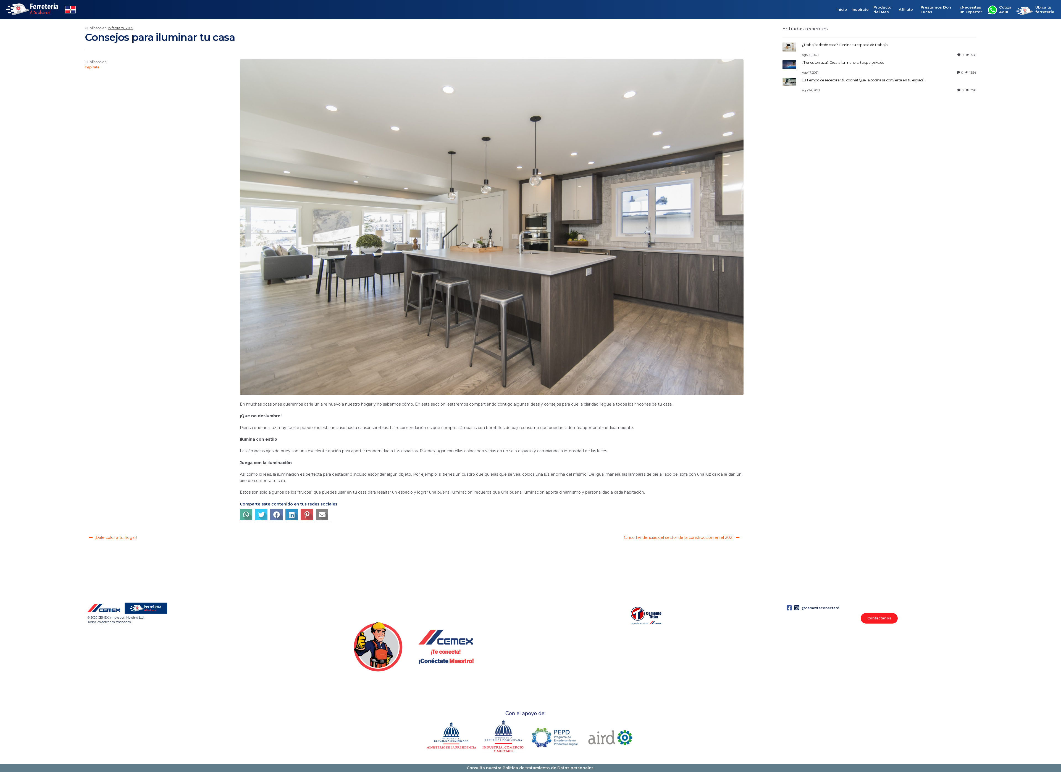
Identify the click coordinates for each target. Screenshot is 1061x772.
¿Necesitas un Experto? (971, 9)
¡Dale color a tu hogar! (116, 537)
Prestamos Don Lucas (936, 9)
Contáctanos (879, 618)
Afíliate (906, 9)
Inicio (841, 9)
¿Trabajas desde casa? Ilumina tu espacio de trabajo (845, 45)
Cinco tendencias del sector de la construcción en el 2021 (679, 537)
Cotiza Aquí (1005, 9)
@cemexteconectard (820, 608)
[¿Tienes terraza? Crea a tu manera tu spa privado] (789, 64)
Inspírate (860, 9)
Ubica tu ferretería (1044, 9)
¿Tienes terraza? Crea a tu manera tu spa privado (843, 62)
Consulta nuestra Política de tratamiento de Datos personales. (530, 767)
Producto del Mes (882, 9)
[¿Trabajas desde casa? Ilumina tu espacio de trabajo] (789, 47)
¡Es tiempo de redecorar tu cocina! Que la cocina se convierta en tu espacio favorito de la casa (879, 80)
